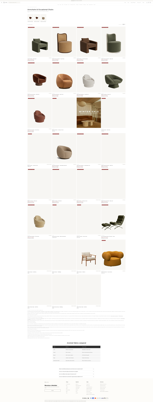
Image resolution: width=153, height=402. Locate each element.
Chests (87, 4)
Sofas (58, 4)
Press (76, 391)
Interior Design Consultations (104, 391)
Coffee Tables (80, 4)
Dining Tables (65, 4)
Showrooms (139, 2)
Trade (143, 2)
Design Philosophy (78, 385)
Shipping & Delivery (89, 388)
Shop (125, 2)
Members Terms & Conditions (90, 394)
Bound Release (133, 2)
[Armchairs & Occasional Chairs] (89, 113)
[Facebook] (84, 398)
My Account (88, 385)
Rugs (68, 4)
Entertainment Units (72, 4)
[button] (1, 2)
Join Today (82, 0)
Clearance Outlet (102, 388)
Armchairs (77, 4)
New (128, 2)
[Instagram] (82, 398)
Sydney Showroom (102, 385)
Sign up (53, 390)
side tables (29, 319)
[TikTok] (86, 398)
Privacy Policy (88, 391)
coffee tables (123, 318)
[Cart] (150, 2)
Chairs (62, 4)
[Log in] (147, 2)
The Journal (77, 388)
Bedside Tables (91, 4)
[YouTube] (88, 398)
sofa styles (42, 318)
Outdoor (94, 4)
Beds (60, 4)
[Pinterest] (85, 398)
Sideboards (84, 4)
